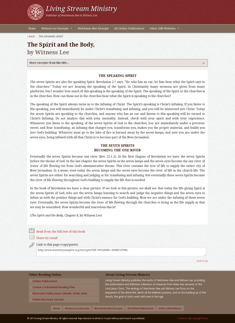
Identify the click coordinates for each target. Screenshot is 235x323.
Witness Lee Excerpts (54, 28)
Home (32, 28)
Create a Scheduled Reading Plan (53, 287)
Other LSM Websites (163, 28)
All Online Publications (129, 28)
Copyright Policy (199, 318)
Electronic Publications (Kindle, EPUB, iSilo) (59, 293)
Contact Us (183, 318)
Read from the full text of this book (60, 231)
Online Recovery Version (48, 299)
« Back (31, 36)
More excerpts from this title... (49, 62)
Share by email (46, 238)
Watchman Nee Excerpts (93, 28)
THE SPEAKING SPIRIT (51, 36)
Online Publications (44, 281)
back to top (202, 261)
